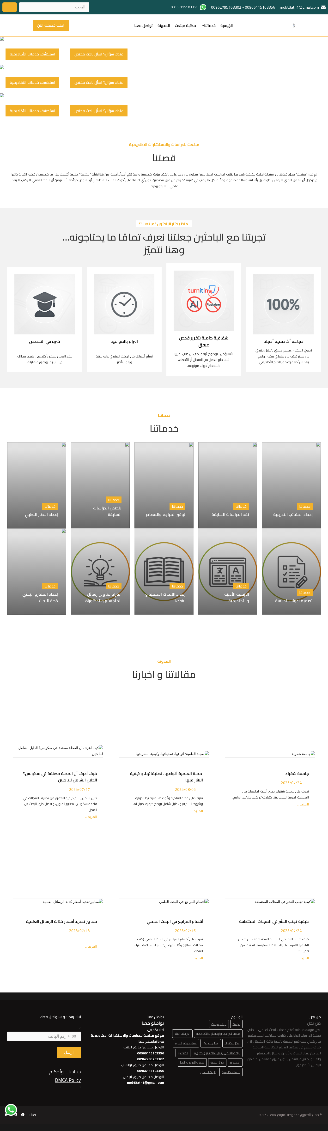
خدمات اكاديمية (231, 1072)
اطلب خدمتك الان (50, 25)
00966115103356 (260, 7)
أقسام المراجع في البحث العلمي (174, 921)
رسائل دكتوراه (232, 1043)
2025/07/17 (79, 789)
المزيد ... (302, 804)
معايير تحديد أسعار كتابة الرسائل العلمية (60, 921)
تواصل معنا (143, 25)
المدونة (164, 25)
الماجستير (183, 1053)
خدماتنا (210, 25)
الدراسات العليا (182, 1033)
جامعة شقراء (297, 773)
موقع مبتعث (219, 1024)
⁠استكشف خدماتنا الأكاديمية (32, 54)
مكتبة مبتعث (185, 25)
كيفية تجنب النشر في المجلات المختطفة (273, 921)
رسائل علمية (217, 1062)
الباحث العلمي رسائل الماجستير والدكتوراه (217, 1053)
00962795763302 (226, 7)
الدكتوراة (235, 1062)
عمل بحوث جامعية (186, 1043)
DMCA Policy (68, 1080)
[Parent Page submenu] (203, 25)
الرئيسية (226, 25)
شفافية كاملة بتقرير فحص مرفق (203, 341)
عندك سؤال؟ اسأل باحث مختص (98, 54)
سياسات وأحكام (65, 1071)
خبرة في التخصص (44, 341)
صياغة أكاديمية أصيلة (283, 341)
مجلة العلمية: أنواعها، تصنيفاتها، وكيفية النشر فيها (166, 777)
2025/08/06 (185, 789)
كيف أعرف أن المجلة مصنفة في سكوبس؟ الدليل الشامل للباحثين (60, 777)
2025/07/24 (291, 782)
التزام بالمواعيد (124, 341)
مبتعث (236, 1024)
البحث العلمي (208, 1072)
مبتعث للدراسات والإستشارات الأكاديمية (218, 1033)
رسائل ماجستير (211, 1043)
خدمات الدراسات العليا (192, 1062)
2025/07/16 (185, 930)
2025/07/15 (79, 930)
